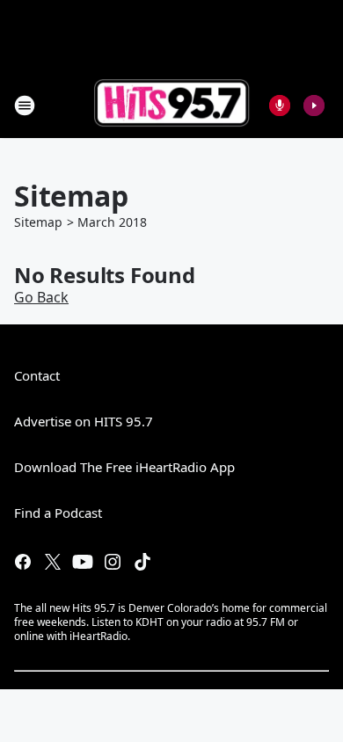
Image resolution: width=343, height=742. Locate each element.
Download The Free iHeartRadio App (124, 467)
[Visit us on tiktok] (142, 561)
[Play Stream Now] (314, 105)
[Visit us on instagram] (112, 561)
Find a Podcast (58, 512)
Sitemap (38, 222)
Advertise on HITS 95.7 (83, 421)
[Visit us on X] (52, 561)
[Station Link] (171, 105)
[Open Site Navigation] (24, 105)
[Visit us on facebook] (22, 561)
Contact (37, 375)
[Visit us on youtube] (82, 561)
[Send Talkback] (279, 105)
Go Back (41, 297)
